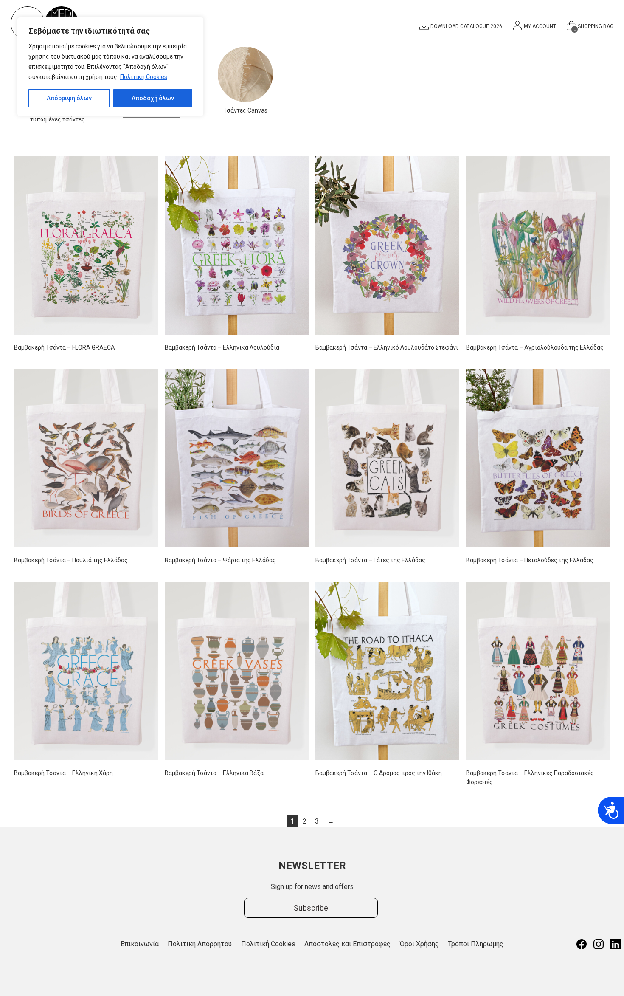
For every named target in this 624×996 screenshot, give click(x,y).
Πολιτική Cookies (143, 76)
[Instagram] (598, 944)
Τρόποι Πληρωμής (475, 944)
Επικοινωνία (140, 944)
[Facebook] (581, 944)
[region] (110, 66)
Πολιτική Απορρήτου (200, 944)
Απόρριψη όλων (69, 98)
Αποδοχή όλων (153, 98)
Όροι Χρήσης (419, 944)
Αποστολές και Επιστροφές (347, 944)
